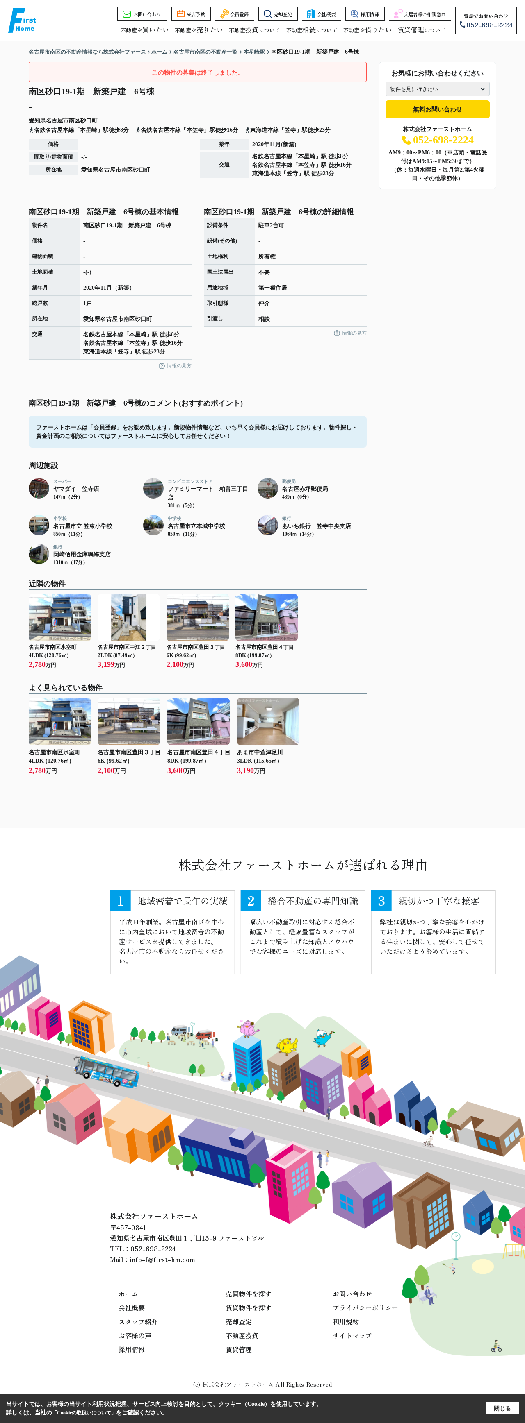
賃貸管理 (239, 1349)
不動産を (145, 30)
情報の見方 (179, 366)
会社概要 (326, 14)
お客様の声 (135, 1335)
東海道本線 (266, 173)
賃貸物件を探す (249, 1307)
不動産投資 (242, 1335)
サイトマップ (352, 1335)
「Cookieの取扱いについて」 (84, 1413)
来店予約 (196, 14)
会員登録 (239, 14)
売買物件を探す (249, 1293)
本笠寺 (306, 165)
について (421, 30)
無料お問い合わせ (437, 109)
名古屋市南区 (63, 121)
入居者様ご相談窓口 (425, 14)
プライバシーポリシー (365, 1307)
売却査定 (283, 14)
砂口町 (89, 121)
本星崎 (306, 156)
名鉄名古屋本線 (272, 156)
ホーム (128, 1293)
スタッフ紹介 (138, 1321)
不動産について (254, 30)
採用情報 (370, 14)
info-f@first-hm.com (162, 1259)
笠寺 (292, 173)
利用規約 (346, 1321)
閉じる (502, 1408)
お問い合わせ (147, 14)
